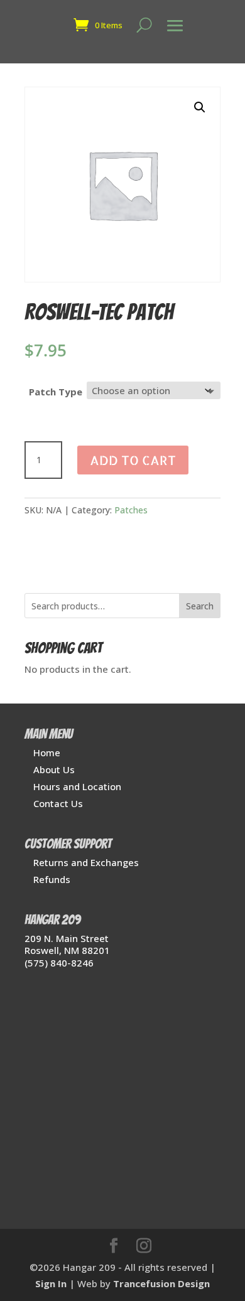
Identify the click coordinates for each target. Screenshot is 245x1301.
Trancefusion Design (161, 1283)
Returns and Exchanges (86, 862)
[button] (199, 107)
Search (200, 606)
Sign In (51, 1283)
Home (46, 752)
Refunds (51, 879)
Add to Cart (133, 460)
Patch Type (55, 391)
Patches (131, 510)
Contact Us (58, 803)
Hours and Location (77, 786)
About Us (54, 769)
